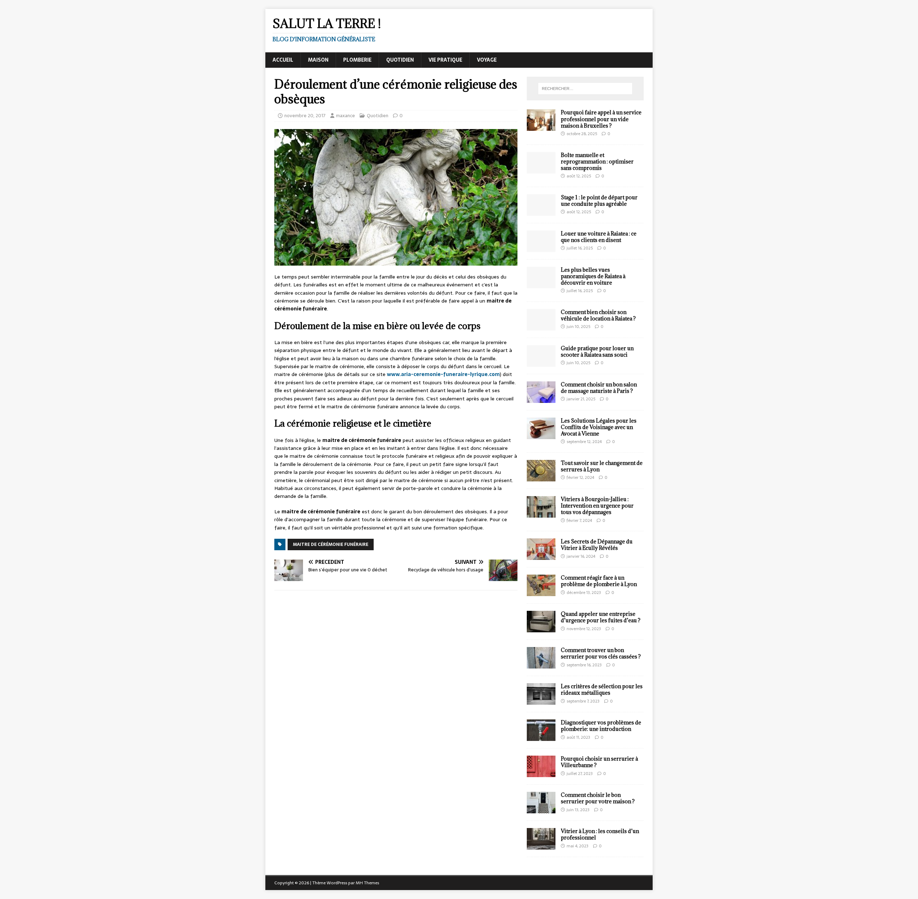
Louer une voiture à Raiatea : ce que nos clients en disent (599, 236)
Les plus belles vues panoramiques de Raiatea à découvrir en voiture (593, 276)
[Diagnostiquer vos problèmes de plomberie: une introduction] (541, 737)
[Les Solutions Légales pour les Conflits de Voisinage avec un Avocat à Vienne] (541, 435)
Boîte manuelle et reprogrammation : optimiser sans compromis (597, 161)
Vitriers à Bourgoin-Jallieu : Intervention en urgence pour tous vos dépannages (597, 505)
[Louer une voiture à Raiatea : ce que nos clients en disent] (541, 248)
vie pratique (445, 60)
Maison (318, 60)
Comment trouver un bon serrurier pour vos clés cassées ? (601, 653)
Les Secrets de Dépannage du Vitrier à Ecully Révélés (597, 544)
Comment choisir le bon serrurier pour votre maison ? (598, 798)
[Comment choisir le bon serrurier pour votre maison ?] (541, 809)
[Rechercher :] (585, 88)
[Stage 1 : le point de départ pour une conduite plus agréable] (541, 211)
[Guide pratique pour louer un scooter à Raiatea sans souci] (541, 362)
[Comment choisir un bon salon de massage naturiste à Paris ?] (541, 399)
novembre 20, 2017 (305, 115)
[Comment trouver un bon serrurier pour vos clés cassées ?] (541, 665)
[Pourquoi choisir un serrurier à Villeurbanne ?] (541, 773)
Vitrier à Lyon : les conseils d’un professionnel (600, 834)
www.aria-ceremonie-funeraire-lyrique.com (443, 374)
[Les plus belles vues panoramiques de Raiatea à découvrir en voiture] (541, 284)
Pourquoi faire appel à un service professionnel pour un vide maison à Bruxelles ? (601, 119)
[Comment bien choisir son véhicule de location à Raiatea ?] (541, 326)
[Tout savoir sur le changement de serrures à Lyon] (541, 477)
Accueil (283, 60)
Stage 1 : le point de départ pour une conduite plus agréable (599, 200)
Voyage (487, 60)
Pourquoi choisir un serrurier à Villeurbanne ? (599, 762)
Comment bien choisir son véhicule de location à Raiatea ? (598, 315)
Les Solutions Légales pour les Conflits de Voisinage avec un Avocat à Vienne (599, 427)
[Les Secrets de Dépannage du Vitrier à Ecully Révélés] (541, 556)
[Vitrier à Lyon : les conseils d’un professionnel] (541, 846)
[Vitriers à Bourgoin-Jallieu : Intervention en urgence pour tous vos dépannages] (541, 514)
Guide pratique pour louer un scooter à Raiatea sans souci (597, 351)
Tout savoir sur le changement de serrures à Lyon (602, 466)
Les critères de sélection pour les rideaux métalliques (602, 689)
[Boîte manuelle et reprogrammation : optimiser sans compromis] (541, 169)
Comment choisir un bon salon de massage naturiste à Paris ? (599, 387)
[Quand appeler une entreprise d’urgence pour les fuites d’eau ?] (541, 628)
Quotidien (400, 60)
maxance (345, 115)
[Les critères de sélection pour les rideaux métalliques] (541, 701)
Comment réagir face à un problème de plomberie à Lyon (599, 581)
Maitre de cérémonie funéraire (330, 544)
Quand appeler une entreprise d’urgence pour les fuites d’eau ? (600, 617)
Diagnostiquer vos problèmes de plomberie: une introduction (601, 725)
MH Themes (367, 882)
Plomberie (357, 60)
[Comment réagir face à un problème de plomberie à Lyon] (541, 592)
